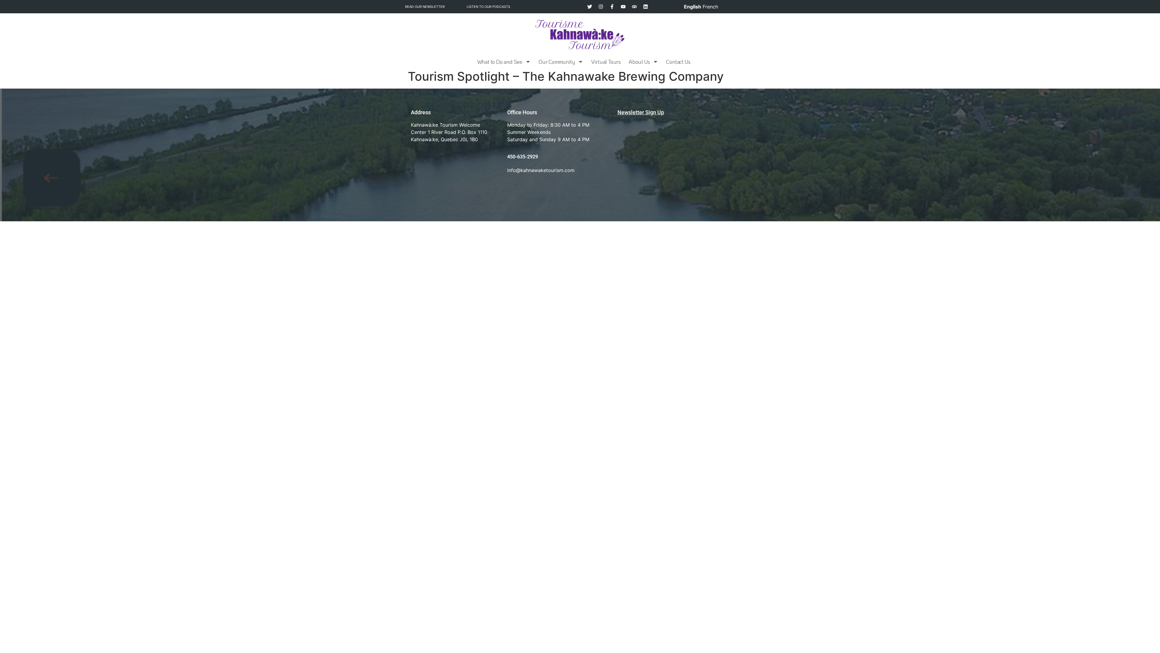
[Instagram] (601, 6)
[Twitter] (589, 6)
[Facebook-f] (612, 6)
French (710, 7)
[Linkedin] (645, 6)
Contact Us (678, 61)
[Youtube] (623, 6)
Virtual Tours (606, 61)
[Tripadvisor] (634, 6)
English (692, 7)
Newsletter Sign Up (640, 112)
